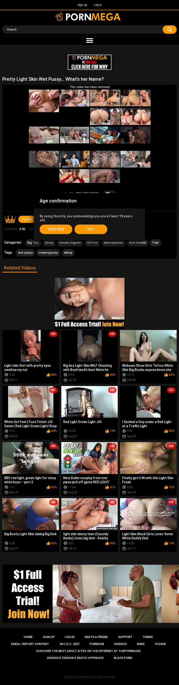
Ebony (49, 242)
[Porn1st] (10, 219)
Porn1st (27, 219)
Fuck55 (160, 644)
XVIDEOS (120, 644)
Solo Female (137, 242)
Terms (148, 637)
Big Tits (33, 242)
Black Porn (123, 658)
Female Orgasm (70, 242)
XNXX (141, 644)
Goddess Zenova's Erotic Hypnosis (75, 658)
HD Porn (92, 242)
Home (28, 637)
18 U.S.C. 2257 (69, 644)
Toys (155, 242)
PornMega (84, 677)
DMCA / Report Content (30, 644)
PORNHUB (97, 644)
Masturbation (113, 242)
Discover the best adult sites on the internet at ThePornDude (88, 651)
